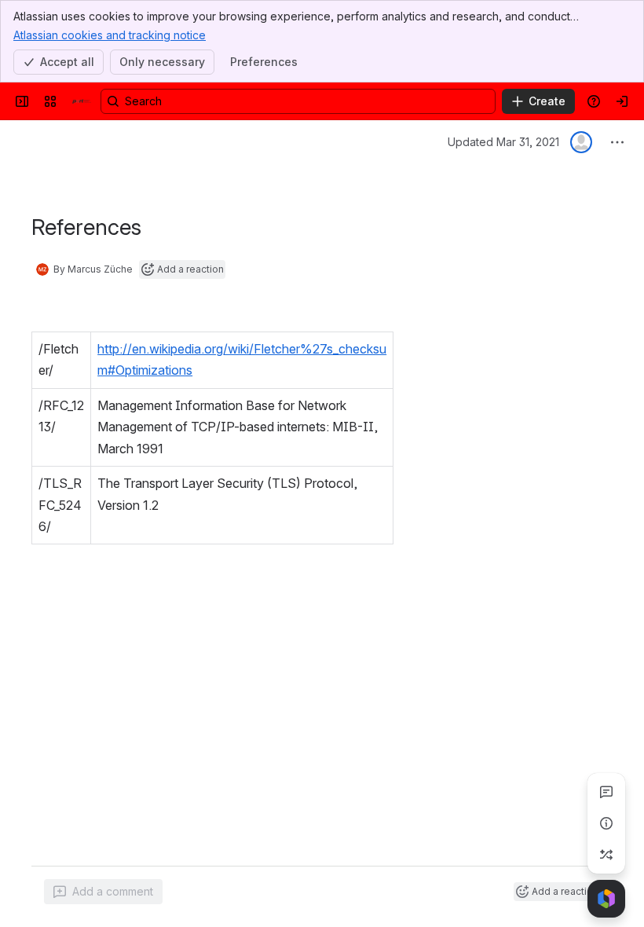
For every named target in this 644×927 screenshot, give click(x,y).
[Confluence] (81, 101)
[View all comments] (606, 791)
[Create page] (606, 854)
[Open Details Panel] (606, 823)
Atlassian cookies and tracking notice (109, 35)
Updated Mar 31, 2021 (503, 141)
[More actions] (617, 142)
